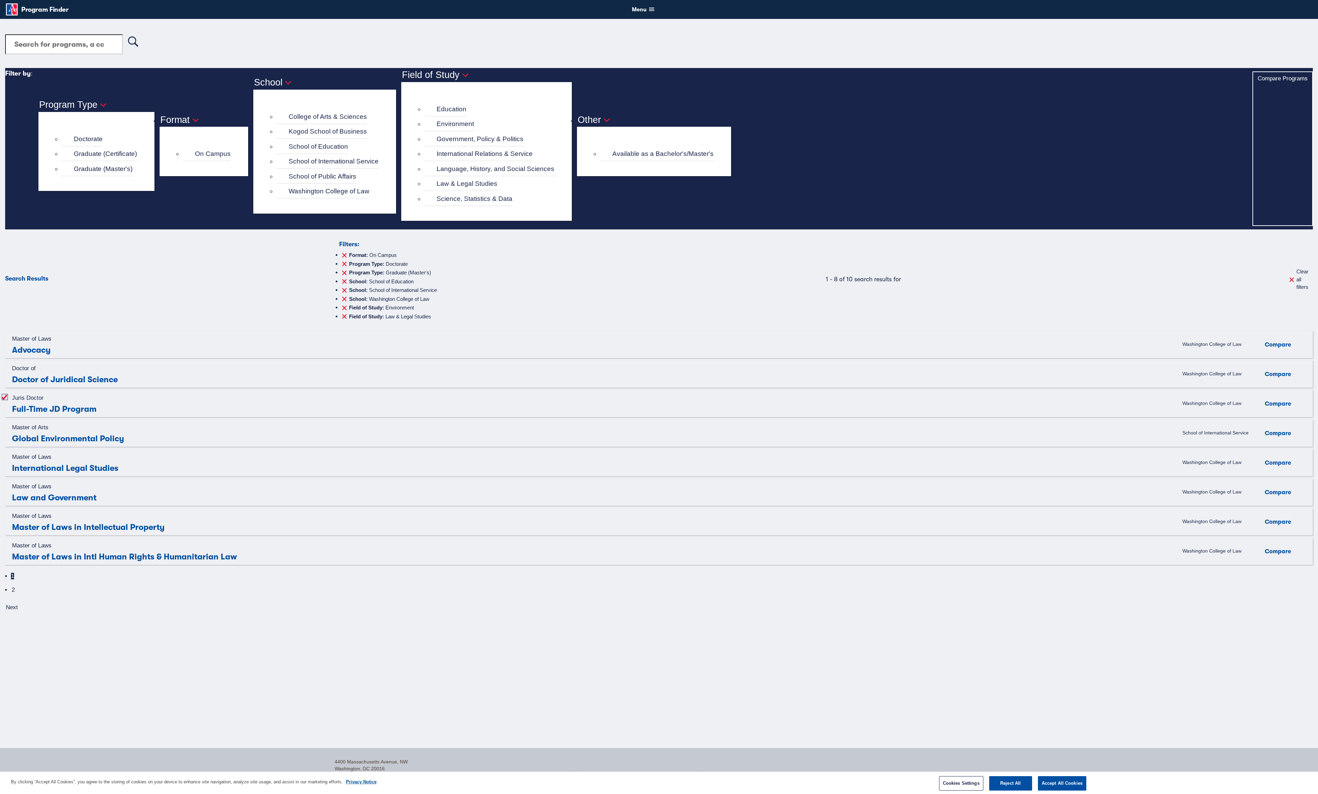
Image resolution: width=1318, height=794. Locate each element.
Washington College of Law (329, 191)
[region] (659, 783)
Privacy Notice (361, 781)
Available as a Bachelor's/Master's (663, 153)
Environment (455, 123)
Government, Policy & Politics (480, 139)
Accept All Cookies (1062, 783)
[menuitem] (99, 139)
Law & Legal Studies (467, 183)
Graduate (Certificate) (105, 153)
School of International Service (334, 161)
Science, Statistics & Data (474, 198)
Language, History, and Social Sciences (495, 168)
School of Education (318, 146)
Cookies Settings (961, 783)
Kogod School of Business (328, 131)
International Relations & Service (485, 153)
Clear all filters (1302, 279)
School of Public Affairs (322, 176)
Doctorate (88, 139)
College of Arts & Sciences (328, 116)
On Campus (213, 153)
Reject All (1010, 783)
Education (451, 109)
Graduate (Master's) (103, 168)
